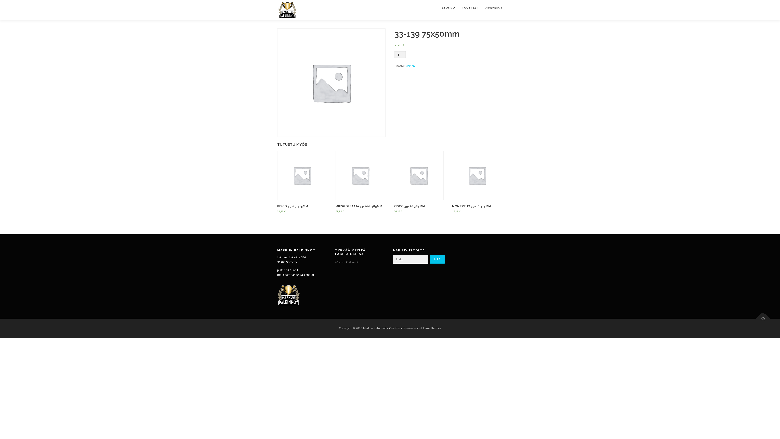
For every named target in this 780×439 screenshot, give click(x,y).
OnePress (395, 328)
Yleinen (410, 66)
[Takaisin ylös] (763, 319)
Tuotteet (470, 7)
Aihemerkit (494, 7)
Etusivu (448, 7)
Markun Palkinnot (346, 262)
